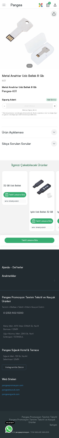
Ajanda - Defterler (12, 267)
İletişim (53, 425)
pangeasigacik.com (11, 394)
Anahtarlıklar (9, 275)
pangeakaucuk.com (11, 389)
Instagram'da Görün (14, 367)
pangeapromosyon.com (12, 385)
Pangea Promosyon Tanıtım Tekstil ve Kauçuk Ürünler (32, 421)
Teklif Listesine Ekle (17, 195)
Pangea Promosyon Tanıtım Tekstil (39, 417)
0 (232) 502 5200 (13, 312)
